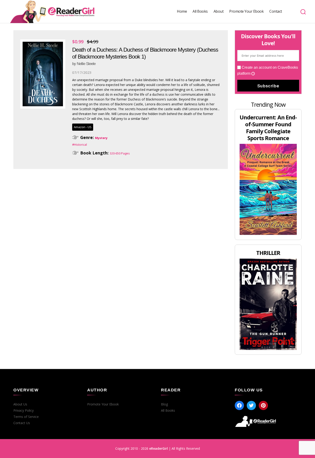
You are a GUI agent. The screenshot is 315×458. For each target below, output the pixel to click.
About (219, 11)
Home (182, 11)
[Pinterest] (263, 405)
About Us (20, 404)
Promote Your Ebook (246, 11)
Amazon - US (83, 127)
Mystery (101, 138)
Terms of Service (26, 416)
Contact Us (21, 423)
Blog (164, 404)
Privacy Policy (23, 410)
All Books (200, 11)
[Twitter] (251, 405)
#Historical (79, 144)
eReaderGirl (158, 448)
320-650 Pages (120, 153)
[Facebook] (239, 405)
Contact (275, 11)
